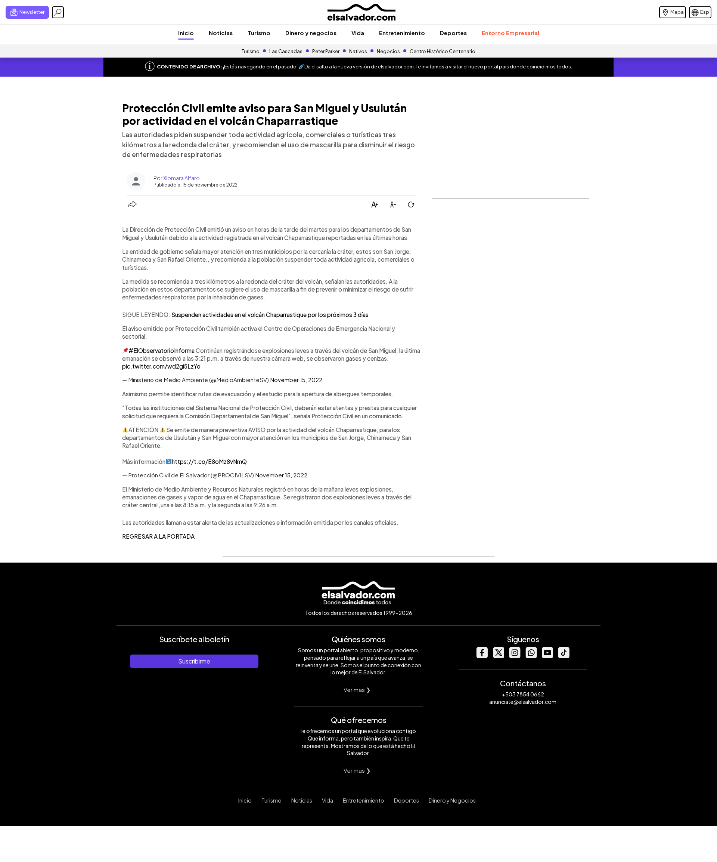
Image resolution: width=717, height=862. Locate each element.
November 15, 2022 (296, 379)
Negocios (388, 51)
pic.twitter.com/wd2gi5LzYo (161, 366)
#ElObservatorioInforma (161, 350)
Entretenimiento (402, 32)
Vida (357, 32)
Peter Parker (326, 51)
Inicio (186, 32)
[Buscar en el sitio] (58, 12)
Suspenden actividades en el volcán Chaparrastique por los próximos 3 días (269, 314)
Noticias (221, 32)
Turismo (259, 32)
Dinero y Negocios (452, 800)
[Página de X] (498, 656)
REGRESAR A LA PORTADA (158, 536)
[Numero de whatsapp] (531, 656)
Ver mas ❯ (357, 689)
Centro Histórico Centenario (442, 51)
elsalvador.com (396, 67)
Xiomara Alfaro (181, 178)
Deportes (453, 32)
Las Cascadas (285, 51)
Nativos (358, 51)
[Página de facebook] (482, 656)
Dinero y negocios (310, 32)
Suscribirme (194, 661)
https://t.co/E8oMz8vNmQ (209, 461)
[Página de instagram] (515, 656)
